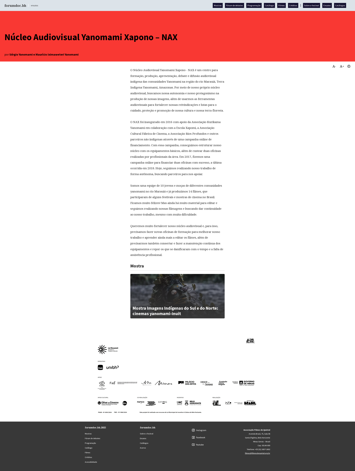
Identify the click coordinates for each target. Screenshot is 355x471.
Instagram (201, 430)
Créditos (293, 5)
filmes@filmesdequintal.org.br (257, 453)
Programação (254, 5)
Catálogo (269, 5)
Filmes (281, 5)
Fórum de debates (234, 5)
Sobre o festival (311, 5)
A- (334, 66)
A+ (342, 66)
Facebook (200, 437)
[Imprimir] (349, 66)
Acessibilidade (91, 462)
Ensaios (327, 5)
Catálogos (340, 5)
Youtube (200, 444)
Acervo (143, 448)
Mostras (218, 5)
